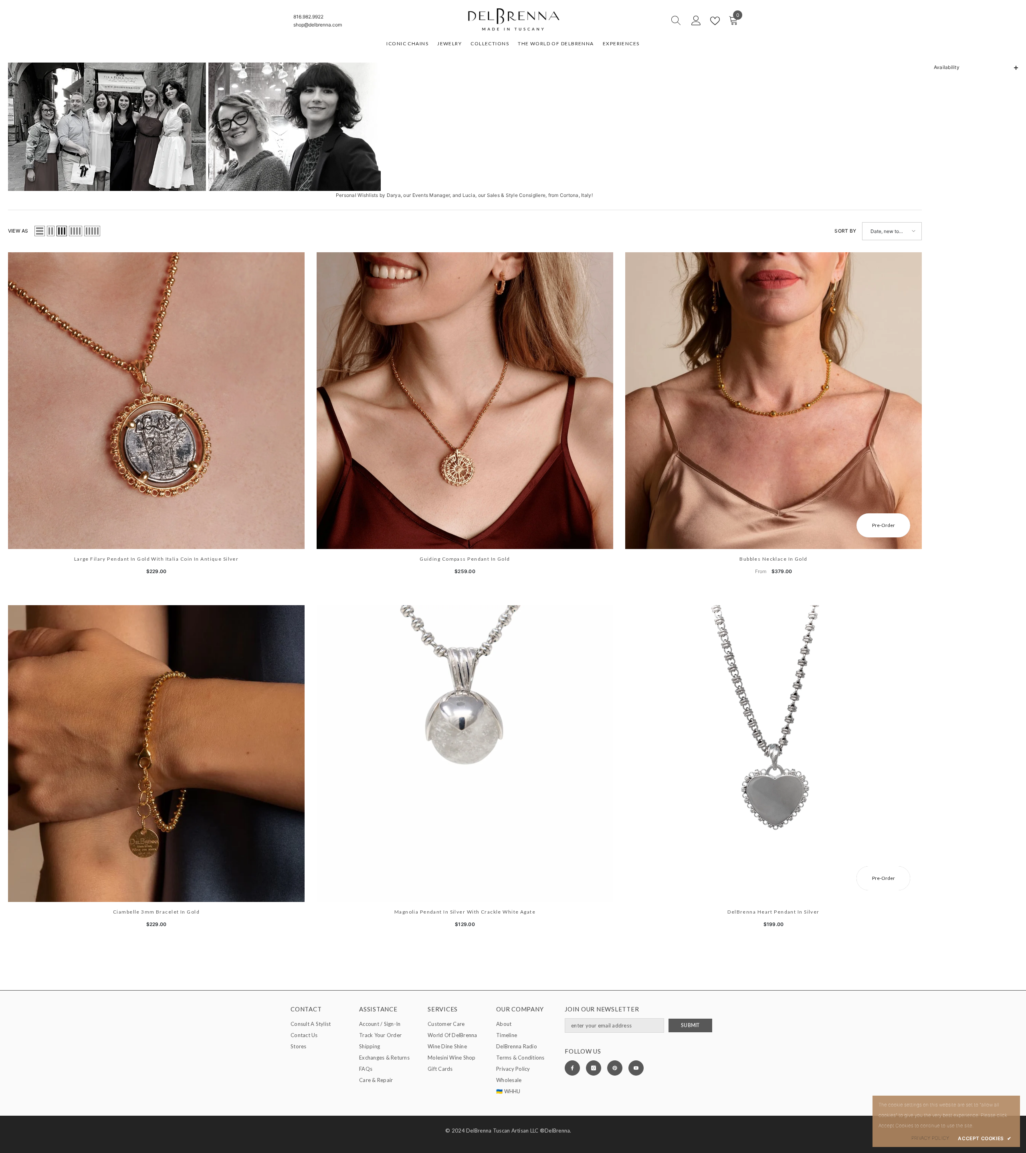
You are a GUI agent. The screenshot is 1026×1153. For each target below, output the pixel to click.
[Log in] (696, 21)
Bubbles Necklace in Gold (773, 559)
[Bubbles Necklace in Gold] (773, 400)
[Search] (647, 20)
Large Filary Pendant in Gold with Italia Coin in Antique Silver (156, 559)
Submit (690, 1025)
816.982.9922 (308, 17)
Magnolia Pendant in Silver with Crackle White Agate (464, 912)
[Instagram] (593, 1068)
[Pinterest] (614, 1068)
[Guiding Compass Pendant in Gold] (465, 400)
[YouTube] (636, 1068)
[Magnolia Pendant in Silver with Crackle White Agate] (465, 753)
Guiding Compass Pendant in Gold (465, 559)
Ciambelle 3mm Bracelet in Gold (156, 912)
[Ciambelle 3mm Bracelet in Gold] (156, 753)
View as (18, 231)
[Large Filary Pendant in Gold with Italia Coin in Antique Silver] (156, 400)
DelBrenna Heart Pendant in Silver (773, 912)
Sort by (845, 231)
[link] (930, 1138)
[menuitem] (976, 67)
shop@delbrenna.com (317, 25)
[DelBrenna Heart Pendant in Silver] (773, 753)
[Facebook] (572, 1068)
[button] (976, 68)
